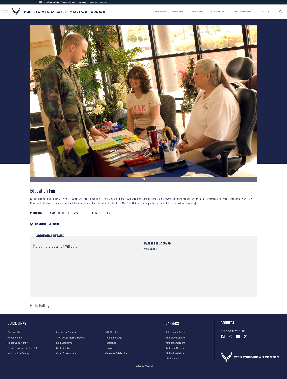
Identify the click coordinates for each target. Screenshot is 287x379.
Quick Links (16, 323)
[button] (99, 2)
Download (39, 224)
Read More (150, 249)
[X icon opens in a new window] (245, 336)
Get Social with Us (233, 331)
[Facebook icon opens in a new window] (223, 336)
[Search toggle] (281, 11)
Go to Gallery (39, 305)
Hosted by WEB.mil (144, 366)
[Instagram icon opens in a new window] (230, 336)
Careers (172, 323)
